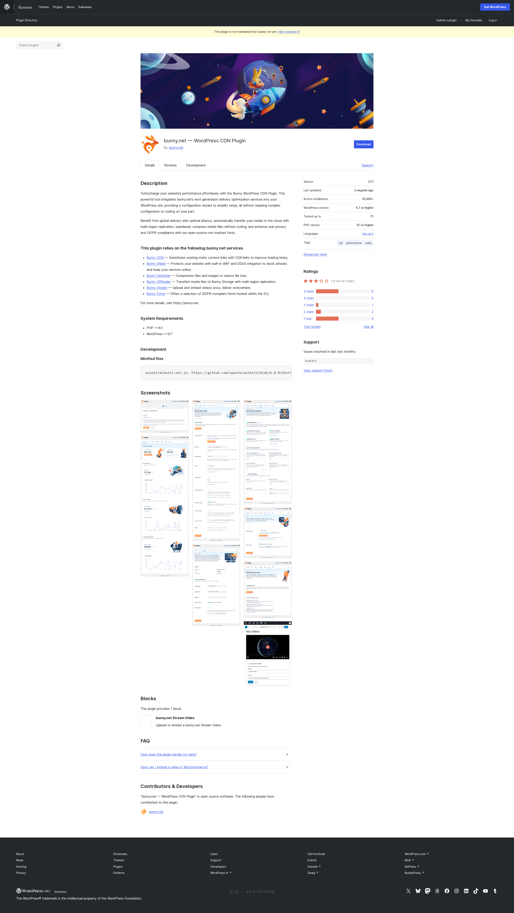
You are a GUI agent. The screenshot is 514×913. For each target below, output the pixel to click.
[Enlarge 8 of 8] (287, 627)
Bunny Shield (156, 264)
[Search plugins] (59, 45)
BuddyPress (414, 872)
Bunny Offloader (159, 282)
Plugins (118, 866)
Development (196, 165)
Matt (409, 860)
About (20, 854)
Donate (314, 866)
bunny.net (176, 148)
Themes (118, 860)
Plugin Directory (26, 20)
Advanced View (315, 254)
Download (364, 144)
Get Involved (316, 854)
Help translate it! (289, 31)
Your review (312, 327)
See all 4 (367, 233)
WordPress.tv (221, 872)
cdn (341, 243)
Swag (313, 872)
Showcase (120, 854)
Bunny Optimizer (159, 276)
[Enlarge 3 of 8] (235, 405)
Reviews (170, 165)
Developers (218, 866)
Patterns (118, 872)
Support (367, 165)
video (368, 243)
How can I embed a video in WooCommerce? (174, 767)
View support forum (318, 370)
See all (368, 327)
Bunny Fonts (156, 294)
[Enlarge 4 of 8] (235, 550)
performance (354, 243)
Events (312, 860)
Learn (214, 854)
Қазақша (60, 891)
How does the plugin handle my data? (169, 754)
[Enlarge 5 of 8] (287, 405)
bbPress (412, 866)
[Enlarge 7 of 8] (287, 567)
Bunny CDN (155, 258)
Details (150, 165)
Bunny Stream (157, 288)
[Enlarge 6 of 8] (287, 513)
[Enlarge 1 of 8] (184, 405)
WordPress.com (417, 854)
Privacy (21, 872)
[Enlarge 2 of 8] (184, 441)
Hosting (21, 866)
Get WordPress (495, 7)
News (19, 860)
